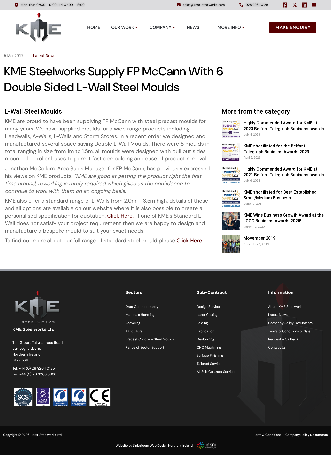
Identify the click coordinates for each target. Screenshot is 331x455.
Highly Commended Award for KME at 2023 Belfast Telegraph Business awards (284, 125)
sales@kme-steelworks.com (204, 5)
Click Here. (120, 215)
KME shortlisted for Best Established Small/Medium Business (280, 194)
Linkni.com (141, 445)
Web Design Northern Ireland (171, 445)
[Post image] (231, 129)
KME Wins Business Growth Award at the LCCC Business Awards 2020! (284, 217)
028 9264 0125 (257, 5)
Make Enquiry (293, 27)
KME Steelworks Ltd (47, 435)
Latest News (44, 55)
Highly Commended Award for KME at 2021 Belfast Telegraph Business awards (284, 171)
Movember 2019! (260, 238)
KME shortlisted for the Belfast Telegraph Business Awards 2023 (276, 148)
